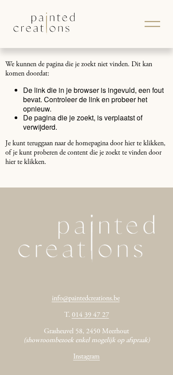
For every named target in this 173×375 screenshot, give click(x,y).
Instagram (86, 356)
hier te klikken (144, 143)
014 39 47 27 (90, 315)
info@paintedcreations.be (86, 298)
